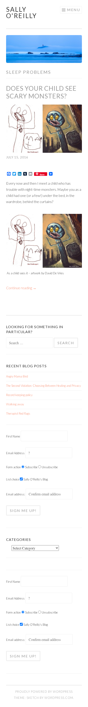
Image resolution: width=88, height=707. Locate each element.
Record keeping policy (19, 395)
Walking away (15, 404)
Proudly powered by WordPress (44, 691)
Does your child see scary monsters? (41, 92)
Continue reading (21, 288)
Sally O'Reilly (21, 12)
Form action (13, 467)
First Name (13, 436)
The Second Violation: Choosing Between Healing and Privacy (43, 385)
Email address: (16, 494)
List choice (12, 479)
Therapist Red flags (18, 413)
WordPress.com (58, 698)
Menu (73, 9)
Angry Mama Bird (17, 376)
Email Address (15, 453)
